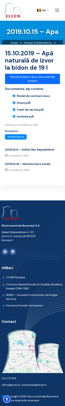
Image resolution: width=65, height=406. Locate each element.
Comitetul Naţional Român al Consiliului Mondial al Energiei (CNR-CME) (34, 286)
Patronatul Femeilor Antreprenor (24, 305)
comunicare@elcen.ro (33, 385)
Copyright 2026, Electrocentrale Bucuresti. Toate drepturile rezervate (33, 398)
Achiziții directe (43, 42)
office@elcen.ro (11, 385)
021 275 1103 (9, 378)
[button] (6, 399)
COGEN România (15, 277)
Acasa (14, 42)
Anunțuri (28, 42)
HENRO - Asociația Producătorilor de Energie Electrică (31, 297)
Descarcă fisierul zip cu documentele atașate (32, 79)
